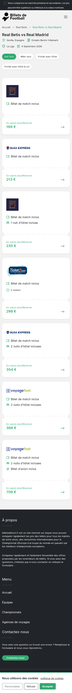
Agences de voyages (16, 622)
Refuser (31, 686)
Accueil (7, 592)
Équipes (7, 602)
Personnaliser (12, 686)
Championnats (11, 612)
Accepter (47, 686)
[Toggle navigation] (66, 17)
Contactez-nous (15, 658)
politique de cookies (52, 678)
